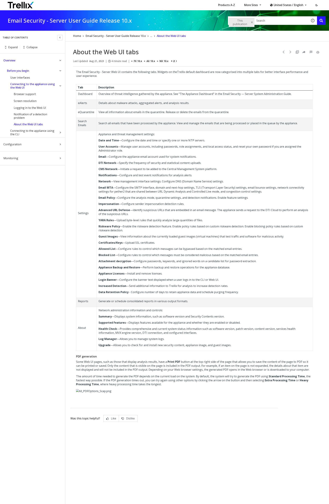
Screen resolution (25, 101)
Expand (13, 47)
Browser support (25, 94)
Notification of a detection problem (30, 116)
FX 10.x (138, 61)
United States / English (288, 5)
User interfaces (20, 77)
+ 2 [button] (173, 61)
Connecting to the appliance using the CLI (32, 132)
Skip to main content (56, 4)
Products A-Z (226, 5)
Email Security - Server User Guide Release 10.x (116, 36)
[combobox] (268, 20)
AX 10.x (151, 61)
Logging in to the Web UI (30, 108)
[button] (316, 5)
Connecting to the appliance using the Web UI (32, 85)
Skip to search (83, 4)
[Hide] (60, 37)
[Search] (321, 20)
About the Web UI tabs (28, 124)
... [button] (151, 36)
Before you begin (18, 71)
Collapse (32, 47)
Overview (9, 60)
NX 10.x (164, 61)
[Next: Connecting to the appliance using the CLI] (290, 52)
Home (77, 36)
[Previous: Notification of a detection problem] (283, 52)
